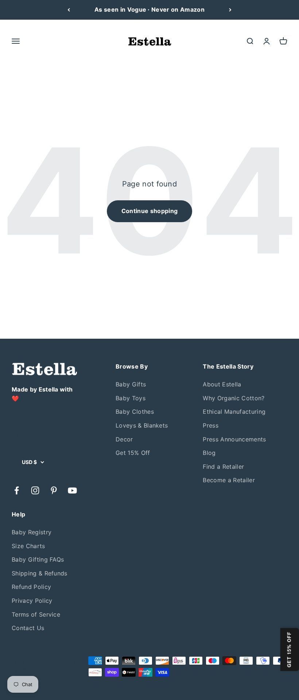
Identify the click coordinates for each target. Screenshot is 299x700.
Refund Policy (31, 586)
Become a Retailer (229, 480)
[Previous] (68, 10)
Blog (209, 452)
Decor (124, 439)
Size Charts (28, 546)
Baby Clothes (135, 411)
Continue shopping (149, 211)
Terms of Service (36, 614)
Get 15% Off (133, 452)
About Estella (222, 384)
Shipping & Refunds (39, 573)
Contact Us (28, 628)
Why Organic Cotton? (233, 398)
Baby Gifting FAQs (38, 559)
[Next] (230, 10)
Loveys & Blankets (142, 425)
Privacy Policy (32, 600)
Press (210, 425)
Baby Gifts (131, 384)
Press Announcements (234, 439)
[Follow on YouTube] (72, 490)
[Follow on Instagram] (35, 490)
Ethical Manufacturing (234, 411)
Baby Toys (130, 398)
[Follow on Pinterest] (54, 490)
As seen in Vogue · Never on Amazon (149, 9)
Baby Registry (31, 532)
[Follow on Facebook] (17, 490)
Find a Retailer (223, 466)
